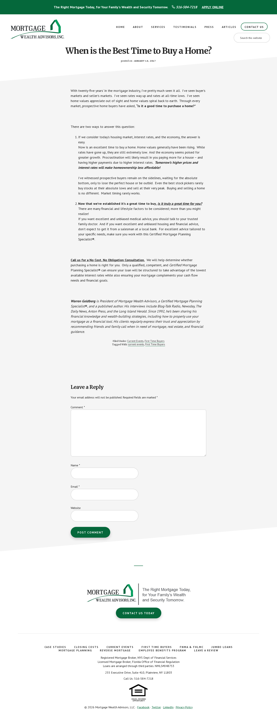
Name (75, 465)
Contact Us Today (139, 613)
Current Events (135, 341)
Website (76, 508)
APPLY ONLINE (212, 7)
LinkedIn (168, 707)
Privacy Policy (184, 707)
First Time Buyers (155, 341)
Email (75, 486)
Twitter (156, 707)
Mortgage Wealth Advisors (37, 30)
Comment (78, 407)
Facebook (143, 707)
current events (136, 344)
